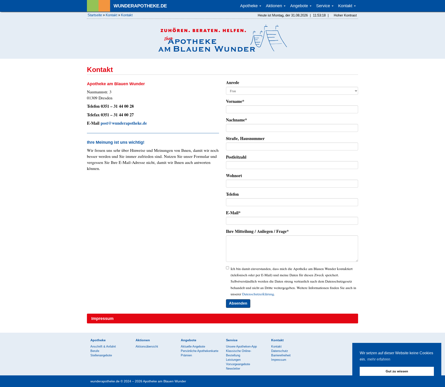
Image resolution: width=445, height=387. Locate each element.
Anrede (232, 82)
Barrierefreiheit (281, 355)
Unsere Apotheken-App (241, 346)
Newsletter (233, 368)
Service (323, 5)
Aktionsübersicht (147, 346)
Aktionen (274, 5)
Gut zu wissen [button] (397, 371)
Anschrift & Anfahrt (103, 346)
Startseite (95, 15)
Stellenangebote (101, 355)
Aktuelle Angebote (193, 346)
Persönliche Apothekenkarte (199, 351)
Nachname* (236, 120)
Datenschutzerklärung (258, 294)
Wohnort (234, 175)
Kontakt (345, 5)
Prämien (186, 355)
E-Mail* (233, 213)
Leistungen (233, 359)
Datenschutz (279, 351)
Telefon (232, 194)
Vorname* (235, 101)
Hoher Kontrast (345, 15)
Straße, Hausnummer (245, 138)
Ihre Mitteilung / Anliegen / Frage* (257, 231)
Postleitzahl (236, 157)
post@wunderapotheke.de (124, 123)
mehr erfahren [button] (378, 359)
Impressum (102, 318)
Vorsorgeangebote (238, 364)
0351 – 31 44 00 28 (117, 106)
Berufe (94, 351)
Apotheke (249, 5)
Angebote (299, 5)
